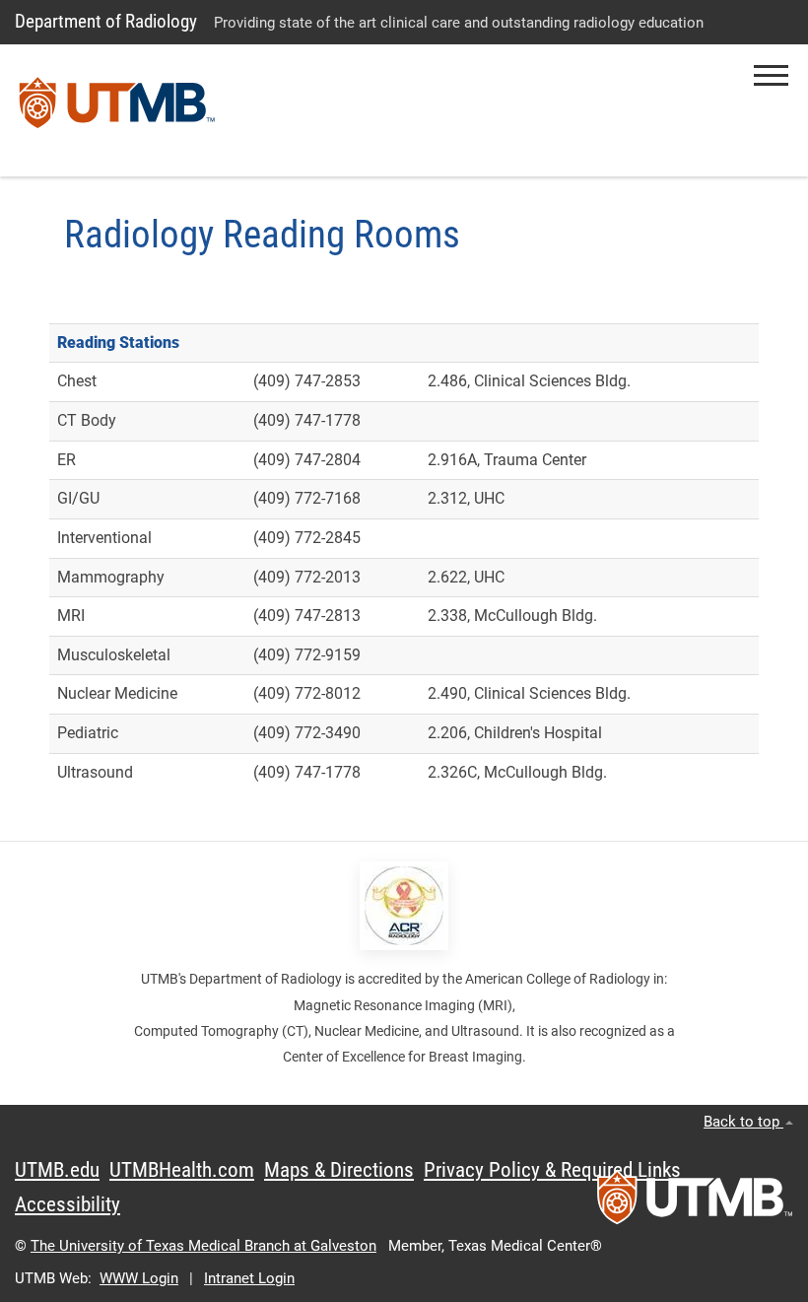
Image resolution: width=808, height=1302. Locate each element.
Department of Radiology (106, 21)
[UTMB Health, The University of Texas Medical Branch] (694, 1203)
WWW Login (139, 1278)
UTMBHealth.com (181, 1170)
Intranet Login (249, 1278)
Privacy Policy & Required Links (552, 1170)
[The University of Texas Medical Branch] (117, 110)
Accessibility (67, 1204)
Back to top (743, 1122)
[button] (771, 75)
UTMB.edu (57, 1170)
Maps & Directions (339, 1170)
